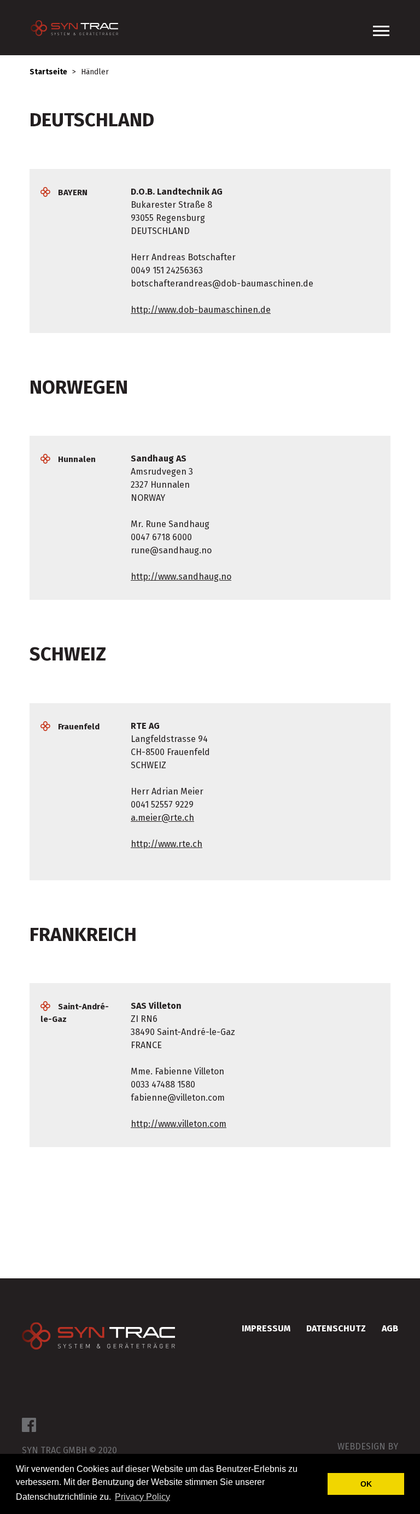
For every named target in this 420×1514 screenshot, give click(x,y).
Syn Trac (98, 1337)
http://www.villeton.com (178, 1124)
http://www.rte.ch (166, 844)
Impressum (266, 1328)
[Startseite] (80, 27)
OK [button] (366, 1484)
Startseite (48, 72)
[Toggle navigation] (381, 31)
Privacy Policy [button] (142, 1496)
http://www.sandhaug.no (181, 576)
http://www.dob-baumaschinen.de (201, 310)
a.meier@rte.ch (162, 817)
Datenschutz (336, 1328)
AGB (390, 1328)
